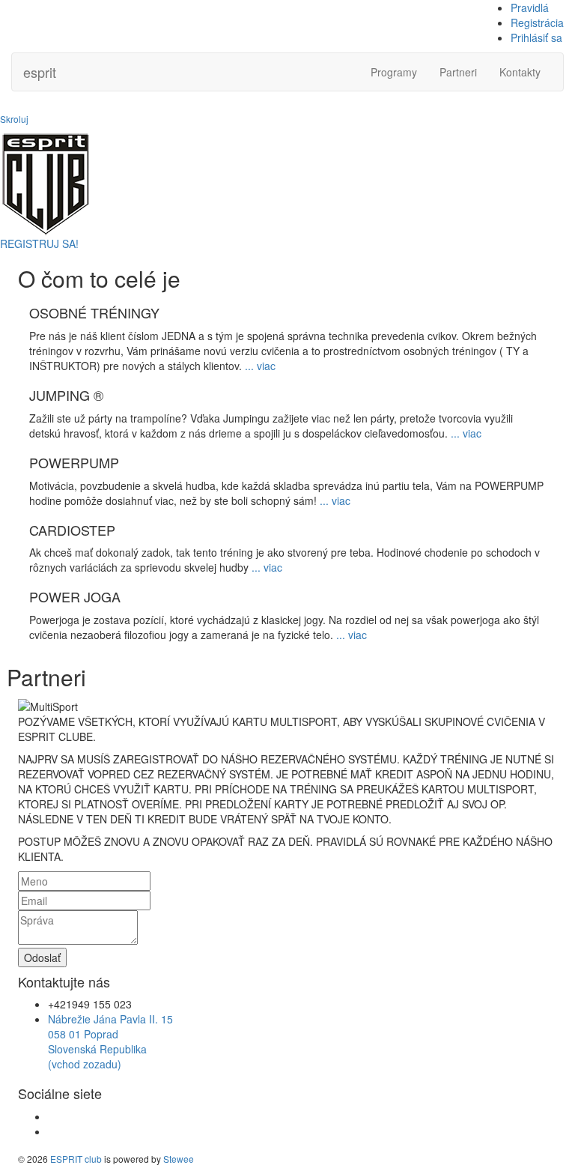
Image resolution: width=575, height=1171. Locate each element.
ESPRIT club (76, 1158)
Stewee (178, 1158)
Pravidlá (530, 7)
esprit (39, 72)
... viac (260, 365)
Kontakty (520, 71)
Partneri (458, 71)
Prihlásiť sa (536, 37)
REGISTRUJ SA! (39, 243)
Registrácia (537, 22)
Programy (394, 71)
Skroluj (14, 118)
